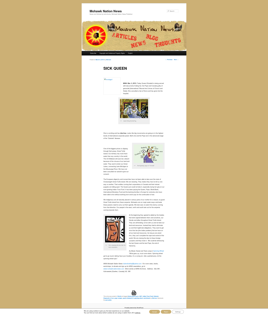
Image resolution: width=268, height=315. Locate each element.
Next (176, 59)
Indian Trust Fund (148, 296)
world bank (147, 298)
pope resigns (118, 298)
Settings (178, 312)
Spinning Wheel (158, 251)
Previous (169, 59)
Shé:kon (108, 60)
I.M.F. (140, 296)
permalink (108, 300)
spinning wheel (138, 298)
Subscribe (93, 53)
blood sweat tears (133, 296)
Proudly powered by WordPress (134, 308)
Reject (166, 312)
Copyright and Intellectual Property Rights (112, 53)
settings (137, 313)
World (119, 296)
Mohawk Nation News (106, 11)
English (130, 53)
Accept (154, 312)
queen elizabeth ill (128, 298)
